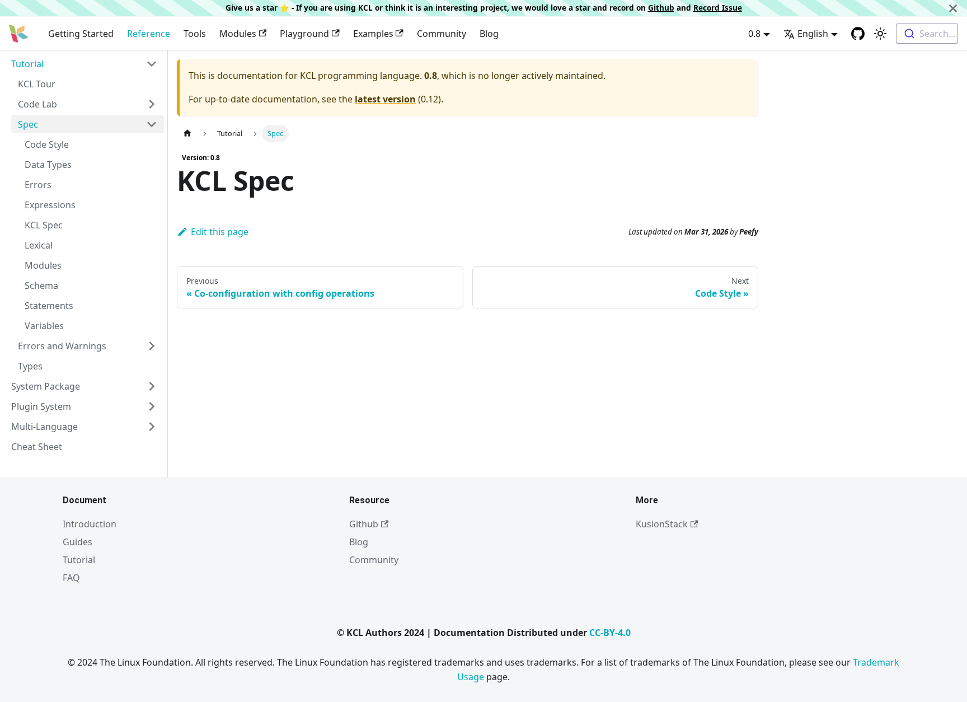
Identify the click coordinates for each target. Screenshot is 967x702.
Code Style (47, 144)
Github (661, 7)
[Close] (953, 8)
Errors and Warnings (62, 346)
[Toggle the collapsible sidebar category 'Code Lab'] (151, 104)
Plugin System (41, 406)
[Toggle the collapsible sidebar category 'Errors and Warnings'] (151, 346)
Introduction (89, 524)
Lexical (39, 245)
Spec (28, 124)
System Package (45, 386)
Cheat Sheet (36, 447)
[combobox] (927, 34)
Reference (148, 33)
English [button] (812, 33)
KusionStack (662, 524)
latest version (385, 99)
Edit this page (219, 232)
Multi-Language (44, 426)
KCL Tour (36, 84)
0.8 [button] (754, 33)
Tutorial (27, 64)
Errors (38, 185)
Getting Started (81, 33)
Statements (49, 305)
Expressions (50, 205)
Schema (41, 285)
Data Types (48, 164)
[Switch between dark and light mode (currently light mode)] (880, 34)
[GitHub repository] (857, 34)
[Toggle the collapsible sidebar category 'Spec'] (151, 124)
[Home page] (187, 133)
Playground (304, 33)
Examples (373, 33)
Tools (195, 33)
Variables (44, 326)
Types (30, 366)
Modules (237, 33)
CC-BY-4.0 (610, 632)
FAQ (71, 578)
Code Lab (37, 104)
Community (441, 33)
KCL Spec (44, 225)
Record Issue (717, 7)
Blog (489, 33)
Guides (77, 542)
